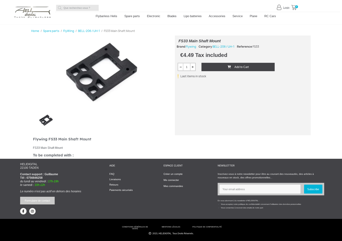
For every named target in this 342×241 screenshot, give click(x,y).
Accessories (217, 16)
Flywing (191, 47)
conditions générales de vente (135, 228)
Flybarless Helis (106, 16)
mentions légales (171, 227)
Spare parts (132, 16)
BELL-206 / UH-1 (223, 47)
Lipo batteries (193, 16)
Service (237, 16)
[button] (294, 7)
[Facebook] (23, 211)
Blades (172, 16)
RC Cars (270, 16)
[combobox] (78, 8)
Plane (253, 16)
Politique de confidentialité (207, 227)
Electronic (153, 16)
